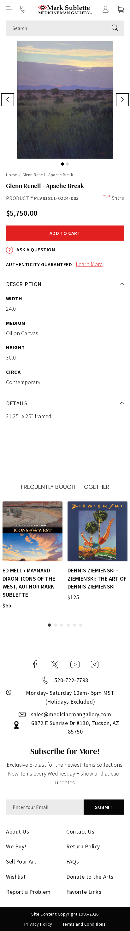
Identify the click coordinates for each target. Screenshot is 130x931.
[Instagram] (94, 664)
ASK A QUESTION (35, 249)
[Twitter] (54, 664)
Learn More (89, 264)
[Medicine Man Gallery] (65, 9)
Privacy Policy (38, 924)
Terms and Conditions (84, 924)
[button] (9, 9)
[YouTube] (75, 664)
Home (11, 175)
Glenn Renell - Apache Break (47, 175)
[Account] (105, 9)
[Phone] (22, 9)
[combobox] (56, 28)
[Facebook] (35, 664)
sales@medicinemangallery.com (71, 714)
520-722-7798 (71, 680)
